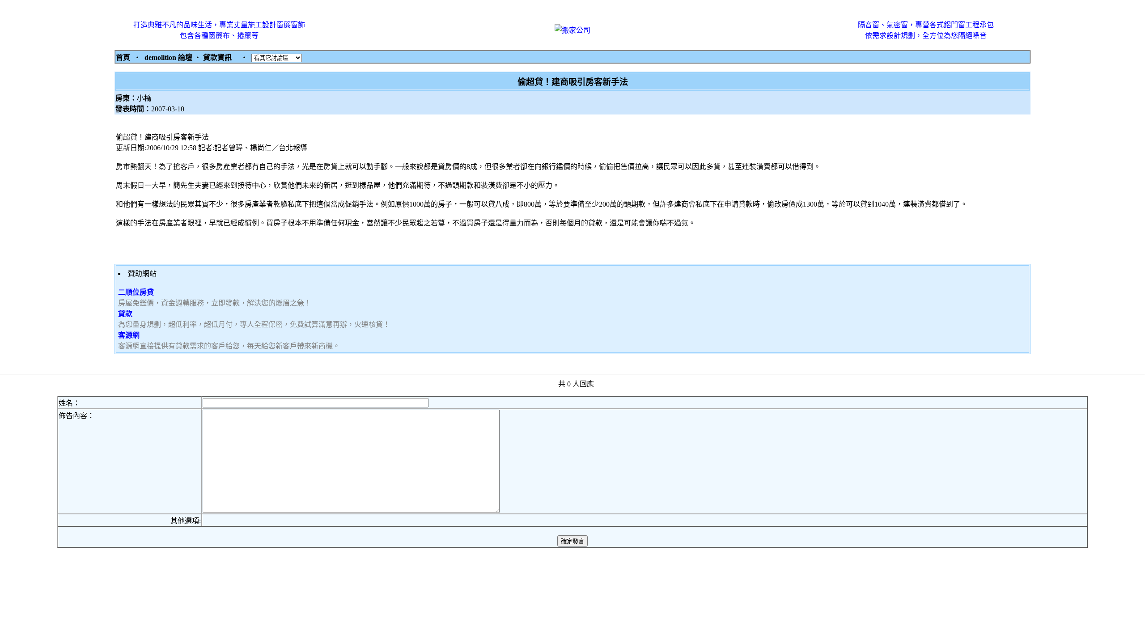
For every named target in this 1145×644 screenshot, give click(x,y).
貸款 (125, 314)
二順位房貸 (136, 292)
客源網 (129, 335)
